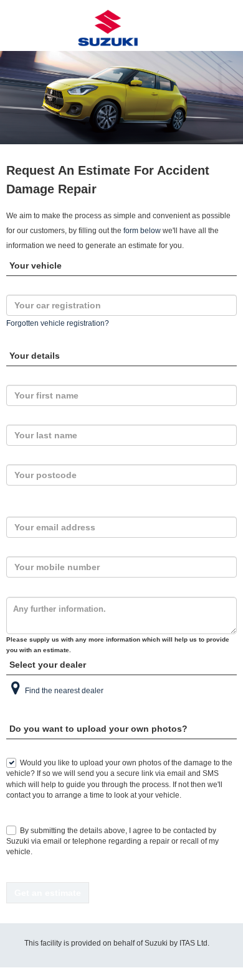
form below (142, 230)
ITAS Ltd (193, 943)
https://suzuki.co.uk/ (121, 28)
